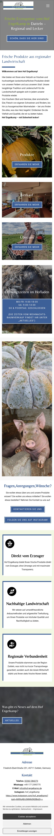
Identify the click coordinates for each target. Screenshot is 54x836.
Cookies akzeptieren (27, 816)
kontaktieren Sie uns (28, 509)
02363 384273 (31, 781)
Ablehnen (27, 824)
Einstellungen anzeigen (27, 831)
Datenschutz (26, 809)
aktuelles (12, 720)
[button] (49, 6)
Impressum (37, 809)
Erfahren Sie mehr (27, 164)
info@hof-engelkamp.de (31, 788)
